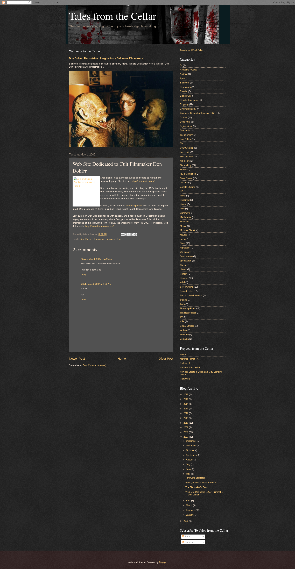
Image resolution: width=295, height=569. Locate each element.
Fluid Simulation (188, 174)
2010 (186, 423)
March (189, 505)
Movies (183, 234)
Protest (183, 274)
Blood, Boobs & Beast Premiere (201, 482)
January (190, 515)
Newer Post (77, 358)
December (191, 441)
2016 (186, 399)
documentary (186, 135)
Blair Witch (185, 87)
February (190, 510)
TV (181, 317)
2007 (186, 437)
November (191, 445)
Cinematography (188, 109)
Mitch (84, 284)
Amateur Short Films (190, 367)
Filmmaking (98, 239)
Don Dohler (85, 239)
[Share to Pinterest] (135, 234)
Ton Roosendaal (188, 312)
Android (183, 74)
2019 (186, 394)
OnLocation (185, 252)
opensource (185, 260)
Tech (182, 304)
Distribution (185, 130)
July (188, 464)
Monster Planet (187, 230)
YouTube (184, 334)
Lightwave (185, 213)
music (183, 239)
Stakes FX (185, 363)
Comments (189, 542)
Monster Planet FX (189, 359)
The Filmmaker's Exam (196, 487)
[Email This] (122, 234)
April (188, 500)
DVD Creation (186, 148)
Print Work (185, 379)
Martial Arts (185, 217)
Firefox (183, 169)
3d (181, 65)
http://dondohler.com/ (143, 181)
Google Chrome (187, 187)
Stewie (84, 259)
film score (185, 161)
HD (181, 191)
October (190, 450)
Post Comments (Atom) (94, 365)
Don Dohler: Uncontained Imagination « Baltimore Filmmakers (106, 58)
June (189, 469)
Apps (182, 78)
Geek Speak (186, 178)
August (190, 459)
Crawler (183, 117)
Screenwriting (186, 287)
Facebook (185, 152)
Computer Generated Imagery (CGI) (197, 113)
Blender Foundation (189, 100)
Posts (187, 536)
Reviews (184, 278)
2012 (186, 413)
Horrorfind (184, 200)
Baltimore (184, 82)
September (192, 455)
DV (181, 143)
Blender (183, 91)
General (184, 182)
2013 (186, 408)
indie (182, 208)
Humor (183, 204)
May (188, 474)
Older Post (166, 358)
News (182, 243)
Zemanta (184, 339)
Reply (83, 274)
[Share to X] (129, 234)
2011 (186, 418)
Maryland (184, 221)
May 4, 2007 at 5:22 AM (99, 284)
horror (183, 195)
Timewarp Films (113, 239)
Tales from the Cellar (112, 16)
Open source (186, 256)
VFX (182, 321)
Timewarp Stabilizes (195, 477)
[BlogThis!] (125, 234)
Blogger (162, 562)
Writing (183, 330)
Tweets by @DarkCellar (191, 50)
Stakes (183, 299)
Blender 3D (185, 96)
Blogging (184, 104)
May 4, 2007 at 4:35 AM (101, 259)
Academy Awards (188, 69)
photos (183, 269)
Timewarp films (134, 205)
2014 (186, 404)
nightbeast (185, 247)
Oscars (183, 265)
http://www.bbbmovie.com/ (99, 226)
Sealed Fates (186, 291)
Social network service (191, 295)
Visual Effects (187, 326)
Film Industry (186, 156)
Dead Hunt (185, 121)
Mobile (183, 226)
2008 (186, 432)
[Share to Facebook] (132, 234)
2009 (186, 427)
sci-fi (182, 282)
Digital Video (186, 126)
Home (122, 358)
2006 (186, 521)
